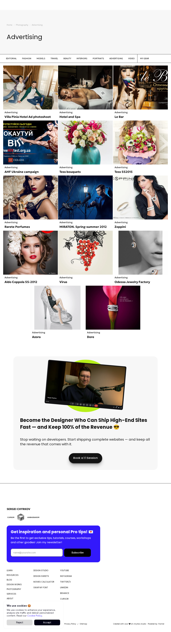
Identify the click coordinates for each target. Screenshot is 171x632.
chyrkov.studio (140, 624)
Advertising (37, 25)
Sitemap (83, 624)
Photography (22, 25)
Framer (161, 624)
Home (9, 25)
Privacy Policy (70, 624)
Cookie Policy (34, 615)
